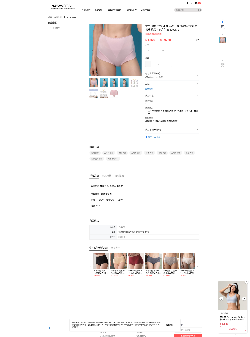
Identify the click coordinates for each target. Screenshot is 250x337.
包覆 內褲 (189, 153)
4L (163, 50)
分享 (150, 137)
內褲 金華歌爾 (96, 159)
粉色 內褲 (149, 153)
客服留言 (139, 332)
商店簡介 (103, 332)
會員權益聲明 (141, 336)
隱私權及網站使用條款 (107, 336)
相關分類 (94, 147)
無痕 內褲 (95, 153)
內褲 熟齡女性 (113, 159)
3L (156, 50)
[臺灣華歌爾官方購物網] (62, 7)
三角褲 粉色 (175, 153)
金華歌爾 (149, 89)
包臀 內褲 (162, 153)
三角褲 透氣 (135, 153)
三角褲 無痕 (108, 153)
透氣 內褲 (122, 153)
